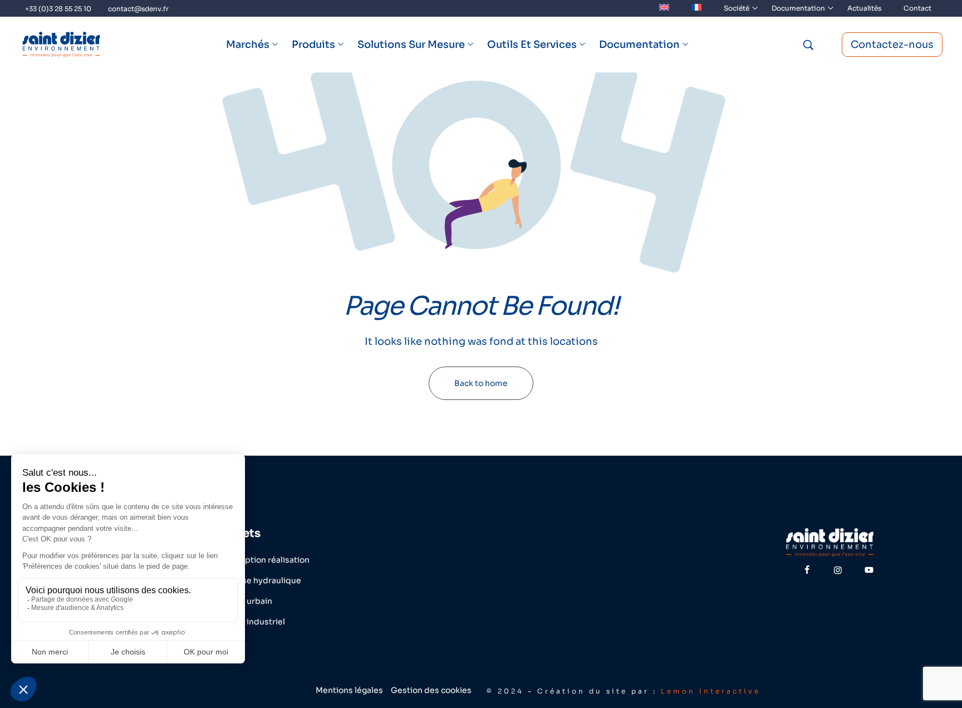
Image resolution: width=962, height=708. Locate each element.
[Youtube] (869, 569)
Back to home (481, 383)
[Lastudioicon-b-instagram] (837, 569)
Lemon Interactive (710, 691)
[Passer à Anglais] (664, 8)
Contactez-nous (892, 44)
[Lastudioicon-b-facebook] (806, 569)
